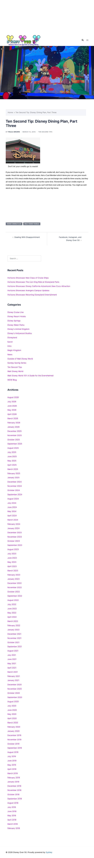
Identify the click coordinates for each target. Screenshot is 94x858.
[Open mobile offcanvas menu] (87, 40)
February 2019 (13, 777)
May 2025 (11, 461)
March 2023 (12, 570)
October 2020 (13, 693)
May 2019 (11, 765)
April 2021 (11, 668)
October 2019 (13, 744)
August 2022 (13, 600)
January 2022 (13, 630)
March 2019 (12, 773)
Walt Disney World (31, 224)
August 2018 (12, 803)
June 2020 (12, 710)
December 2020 (14, 684)
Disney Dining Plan (14, 224)
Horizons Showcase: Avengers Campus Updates (28, 290)
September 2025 (14, 444)
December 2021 (14, 634)
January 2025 (13, 477)
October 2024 (13, 490)
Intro (9, 346)
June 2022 (12, 608)
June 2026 (12, 406)
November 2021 (14, 638)
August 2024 (13, 499)
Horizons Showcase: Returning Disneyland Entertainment (32, 295)
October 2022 (13, 591)
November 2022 (14, 587)
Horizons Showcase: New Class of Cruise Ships (28, 278)
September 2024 (14, 494)
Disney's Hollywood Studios (19, 333)
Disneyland (12, 337)
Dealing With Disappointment (27, 237)
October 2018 (13, 794)
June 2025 (12, 456)
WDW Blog (12, 380)
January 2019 (13, 782)
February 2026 (13, 422)
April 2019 (11, 769)
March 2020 (12, 722)
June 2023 (12, 558)
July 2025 (11, 452)
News (9, 354)
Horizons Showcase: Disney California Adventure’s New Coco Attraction (38, 286)
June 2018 (11, 811)
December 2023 (14, 532)
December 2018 (14, 786)
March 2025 (12, 469)
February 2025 (13, 473)
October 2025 (13, 439)
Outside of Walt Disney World (20, 359)
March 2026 (12, 418)
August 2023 (13, 549)
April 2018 (11, 820)
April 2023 (12, 566)
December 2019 (14, 735)
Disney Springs (13, 321)
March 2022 (12, 621)
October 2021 (13, 642)
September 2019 (14, 748)
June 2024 (12, 507)
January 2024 (13, 528)
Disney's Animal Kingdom (18, 329)
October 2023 (13, 541)
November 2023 (14, 537)
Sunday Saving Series (16, 363)
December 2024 (14, 482)
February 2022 (13, 625)
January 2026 (13, 427)
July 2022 (11, 604)
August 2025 (13, 448)
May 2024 (11, 511)
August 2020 (13, 701)
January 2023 (13, 579)
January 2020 (13, 731)
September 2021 (14, 646)
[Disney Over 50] (23, 40)
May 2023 (11, 562)
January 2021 (13, 680)
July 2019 (11, 756)
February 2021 (13, 676)
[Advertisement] (47, 17)
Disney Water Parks (15, 325)
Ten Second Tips (45, 132)
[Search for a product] (83, 40)
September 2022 (14, 596)
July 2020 (11, 706)
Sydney (49, 852)
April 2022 (12, 617)
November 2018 (14, 790)
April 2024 (12, 515)
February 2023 (13, 575)
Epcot (10, 342)
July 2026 (11, 401)
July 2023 (11, 553)
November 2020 (14, 689)
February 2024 (13, 524)
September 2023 (14, 545)
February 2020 (13, 727)
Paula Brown (14, 132)
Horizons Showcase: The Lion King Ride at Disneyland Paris (33, 282)
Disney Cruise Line (15, 312)
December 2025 (14, 431)
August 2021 (12, 651)
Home (10, 112)
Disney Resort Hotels (16, 316)
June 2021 (11, 659)
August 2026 (13, 397)
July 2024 (11, 503)
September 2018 (14, 799)
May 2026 (11, 410)
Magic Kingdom (14, 350)
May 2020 (11, 714)
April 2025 (12, 465)
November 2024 (14, 486)
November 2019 (14, 739)
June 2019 (11, 760)
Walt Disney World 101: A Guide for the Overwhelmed (30, 375)
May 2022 (11, 613)
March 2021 (12, 672)
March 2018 (12, 824)
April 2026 (12, 414)
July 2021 (11, 655)
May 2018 (11, 815)
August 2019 (12, 752)
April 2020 (12, 718)
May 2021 (11, 663)
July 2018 (11, 807)
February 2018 (13, 828)
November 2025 (14, 435)
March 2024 (12, 520)
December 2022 (14, 583)
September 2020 (14, 697)
